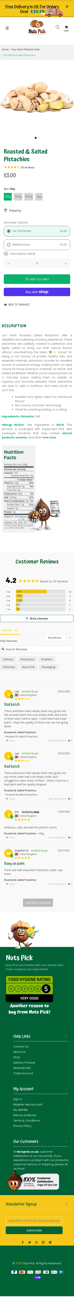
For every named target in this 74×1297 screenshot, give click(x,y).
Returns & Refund (24, 1115)
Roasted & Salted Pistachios (20, 732)
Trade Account (23, 1073)
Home (5, 49)
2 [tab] (38, 138)
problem (46, 659)
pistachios (27, 659)
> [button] (38, 903)
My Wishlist (20, 1110)
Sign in (17, 1099)
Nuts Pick (28, 667)
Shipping (15, 210)
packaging (48, 667)
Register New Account (28, 1104)
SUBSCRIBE (34, 1230)
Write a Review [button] (39, 618)
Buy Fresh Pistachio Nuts (26, 49)
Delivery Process (24, 1063)
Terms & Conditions (26, 1120)
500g (28, 196)
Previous (5, 99)
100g (8, 196)
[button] (70, 740)
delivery (8, 659)
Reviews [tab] (7, 630)
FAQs (16, 1057)
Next (68, 99)
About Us (19, 1052)
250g (18, 196)
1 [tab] (36, 138)
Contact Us (20, 1046)
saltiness (9, 667)
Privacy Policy (22, 1126)
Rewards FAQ (22, 1068)
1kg (39, 196)
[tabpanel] (37, 97)
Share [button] (12, 740)
